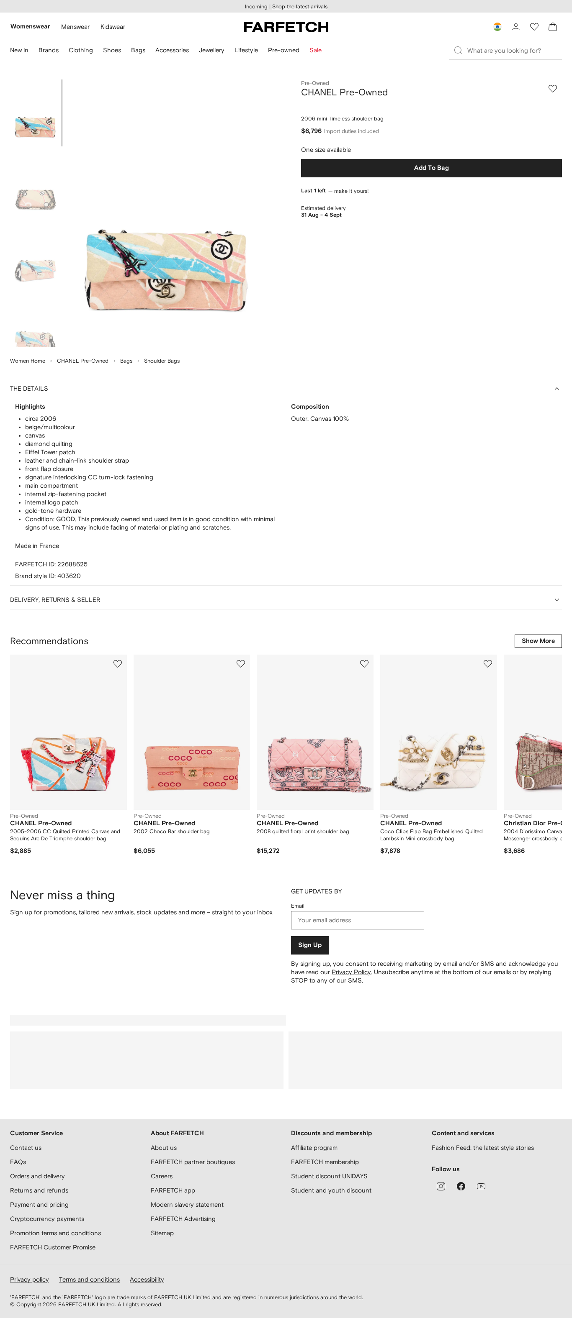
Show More (538, 641)
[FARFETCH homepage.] (286, 26)
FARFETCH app (173, 1190)
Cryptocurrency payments (47, 1219)
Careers (162, 1176)
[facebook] (461, 1186)
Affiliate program (314, 1147)
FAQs (18, 1162)
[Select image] (35, 112)
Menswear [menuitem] (75, 26)
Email (297, 906)
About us (164, 1147)
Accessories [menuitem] (172, 50)
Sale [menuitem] (315, 50)
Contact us (25, 1147)
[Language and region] (497, 27)
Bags (126, 360)
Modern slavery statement (187, 1204)
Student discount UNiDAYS (329, 1176)
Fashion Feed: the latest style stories (483, 1147)
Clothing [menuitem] (81, 50)
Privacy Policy (351, 972)
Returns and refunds (39, 1190)
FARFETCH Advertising (183, 1219)
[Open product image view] (165, 213)
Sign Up (310, 945)
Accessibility (147, 1279)
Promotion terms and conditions (55, 1233)
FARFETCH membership (325, 1162)
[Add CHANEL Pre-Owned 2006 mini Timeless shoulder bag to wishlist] (553, 88)
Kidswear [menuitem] (112, 26)
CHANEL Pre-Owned (82, 360)
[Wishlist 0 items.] (534, 27)
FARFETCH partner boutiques (193, 1162)
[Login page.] (516, 27)
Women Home (27, 360)
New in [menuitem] (19, 50)
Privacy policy (29, 1279)
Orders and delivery (37, 1176)
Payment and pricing (39, 1204)
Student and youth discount (331, 1190)
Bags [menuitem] (138, 50)
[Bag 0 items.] (553, 27)
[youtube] (481, 1186)
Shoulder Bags (162, 360)
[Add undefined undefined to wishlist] (117, 664)
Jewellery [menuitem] (211, 50)
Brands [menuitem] (49, 50)
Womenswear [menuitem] (30, 26)
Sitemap (162, 1233)
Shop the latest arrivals (299, 6)
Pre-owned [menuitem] (283, 50)
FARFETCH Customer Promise (52, 1247)
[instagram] (441, 1186)
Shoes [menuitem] (112, 50)
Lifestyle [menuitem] (246, 50)
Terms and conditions (89, 1279)
